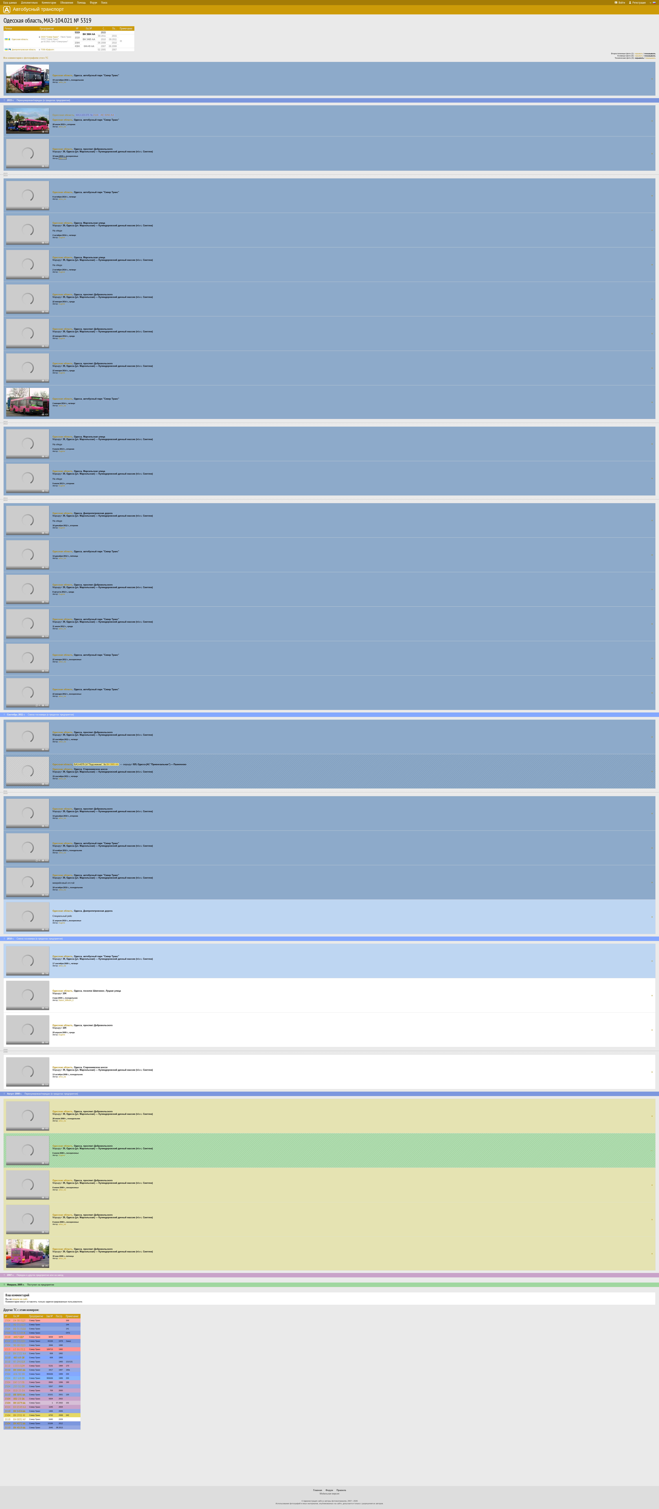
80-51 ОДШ (19, 1328)
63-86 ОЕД (19, 1349)
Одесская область (20, 39)
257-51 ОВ (19, 1386)
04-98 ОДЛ (19, 1320)
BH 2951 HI (19, 1415)
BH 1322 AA (19, 1353)
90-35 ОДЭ (19, 1324)
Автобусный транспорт (38, 9)
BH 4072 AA (19, 1423)
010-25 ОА (19, 1390)
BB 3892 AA (19, 1394)
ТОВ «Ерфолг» (47, 50)
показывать (650, 58)
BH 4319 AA (19, 1427)
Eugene (62, 237)
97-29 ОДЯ (19, 1361)
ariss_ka (62, 82)
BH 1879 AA (19, 1403)
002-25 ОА (19, 1398)
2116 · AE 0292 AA (103, 115)
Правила (341, 1490)
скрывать (639, 53)
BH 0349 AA (19, 1407)
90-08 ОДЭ (19, 1345)
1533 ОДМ (19, 1365)
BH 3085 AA (112, 764)
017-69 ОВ (19, 1378)
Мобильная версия (329, 1493)
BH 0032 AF (19, 1419)
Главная (317, 1490)
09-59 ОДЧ (19, 1341)
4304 (7, 1341)
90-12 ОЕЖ (19, 1333)
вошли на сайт (19, 1299)
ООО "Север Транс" (56, 39)
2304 (7, 1320)
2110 (7, 1324)
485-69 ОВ (19, 1357)
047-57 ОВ (19, 1382)
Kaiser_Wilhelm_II (66, 1000)
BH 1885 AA (19, 1370)
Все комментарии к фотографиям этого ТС (25, 58)
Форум (329, 1490)
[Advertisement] (329, 1459)
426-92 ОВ (19, 1374)
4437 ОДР (18, 1337)
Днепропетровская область (24, 50)
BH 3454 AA (19, 1411)
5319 (7, 1349)
